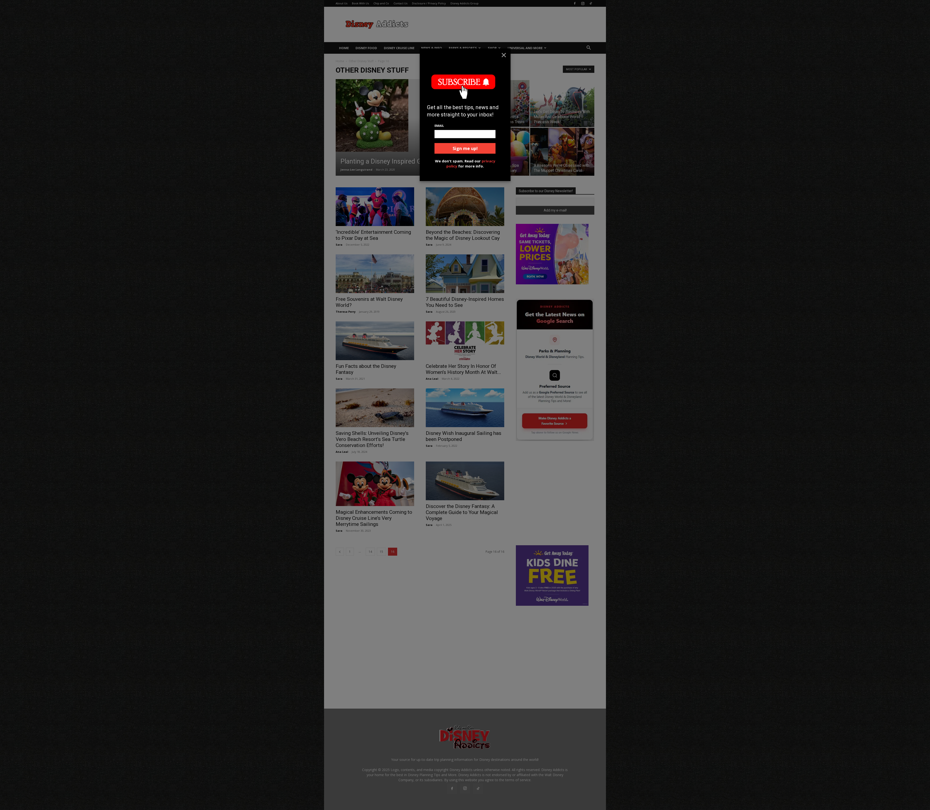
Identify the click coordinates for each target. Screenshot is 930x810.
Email (439, 125)
